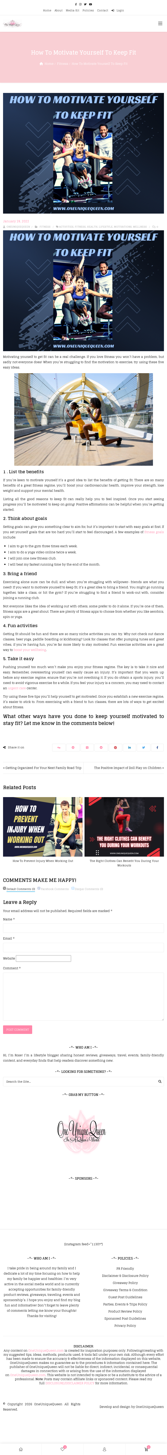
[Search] (160, 1081)
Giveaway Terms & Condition (125, 1290)
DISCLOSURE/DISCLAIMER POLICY (69, 1383)
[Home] (21, 1449)
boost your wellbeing (30, 650)
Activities (66, 227)
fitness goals (154, 532)
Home (47, 10)
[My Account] (104, 1449)
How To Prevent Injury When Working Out (43, 860)
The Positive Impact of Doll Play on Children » (129, 768)
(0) (21, 889)
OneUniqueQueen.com (46, 1350)
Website (9, 958)
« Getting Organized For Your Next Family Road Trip (42, 768)
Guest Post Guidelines (125, 1297)
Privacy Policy (125, 1325)
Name (9, 919)
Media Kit (72, 10)
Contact (102, 10)
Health (92, 227)
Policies (88, 10)
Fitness (62, 63)
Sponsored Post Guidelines (125, 1318)
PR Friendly (125, 1268)
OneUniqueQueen (48, 1404)
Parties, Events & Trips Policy (125, 1304)
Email (8, 938)
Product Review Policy (125, 1311)
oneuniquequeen (18, 227)
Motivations (123, 227)
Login (120, 10)
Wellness (140, 227)
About (59, 10)
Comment (12, 968)
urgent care (17, 688)
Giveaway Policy (125, 1283)
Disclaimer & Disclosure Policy (125, 1275)
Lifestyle (106, 227)
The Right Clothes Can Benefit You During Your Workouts (124, 863)
